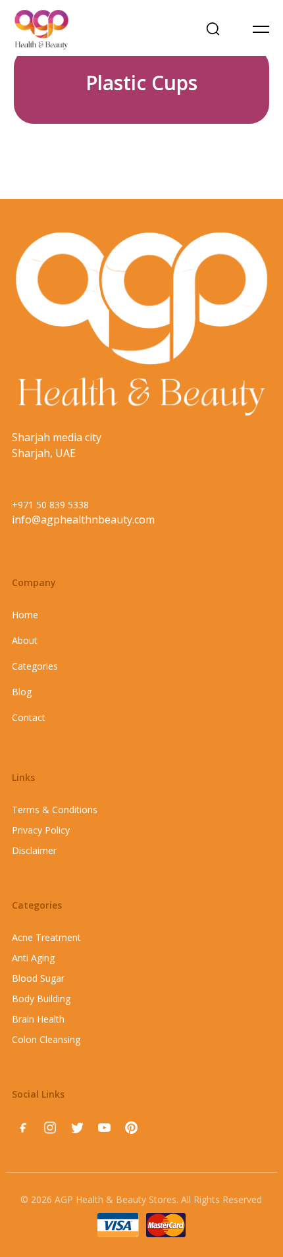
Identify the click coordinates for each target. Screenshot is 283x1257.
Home (25, 614)
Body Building (41, 998)
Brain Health (38, 1019)
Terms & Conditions (54, 809)
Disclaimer (34, 850)
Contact (28, 717)
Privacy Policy (41, 830)
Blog (22, 691)
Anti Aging (33, 957)
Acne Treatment (46, 937)
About (25, 640)
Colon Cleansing (46, 1039)
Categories (35, 666)
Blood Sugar (38, 978)
